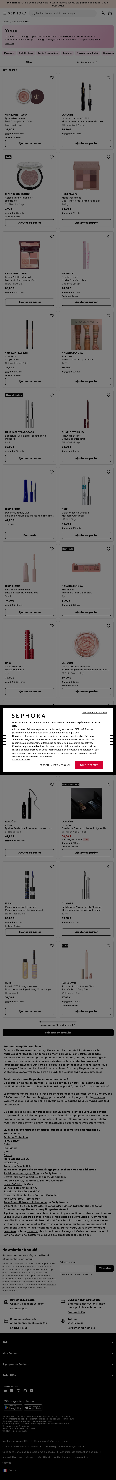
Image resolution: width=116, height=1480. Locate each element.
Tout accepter (89, 765)
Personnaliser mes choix (55, 765)
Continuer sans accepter (94, 712)
